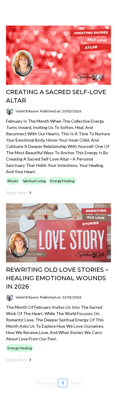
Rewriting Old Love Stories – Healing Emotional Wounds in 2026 (57, 278)
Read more (16, 192)
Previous (45, 383)
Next (76, 383)
